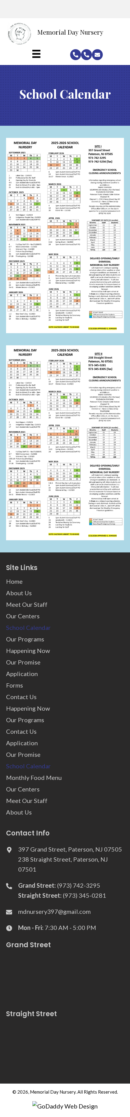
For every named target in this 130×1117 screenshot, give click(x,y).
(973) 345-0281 (84, 895)
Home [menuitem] (14, 581)
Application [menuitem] (22, 673)
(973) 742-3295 (78, 885)
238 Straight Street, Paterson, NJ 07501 (63, 864)
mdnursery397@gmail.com (54, 911)
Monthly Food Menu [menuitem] (34, 777)
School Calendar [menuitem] (28, 627)
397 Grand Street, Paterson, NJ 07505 (70, 849)
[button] (75, 54)
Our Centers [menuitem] (23, 616)
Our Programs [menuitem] (25, 639)
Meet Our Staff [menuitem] (26, 604)
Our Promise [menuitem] (23, 662)
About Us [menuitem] (19, 592)
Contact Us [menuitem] (21, 696)
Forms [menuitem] (14, 685)
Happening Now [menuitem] (28, 650)
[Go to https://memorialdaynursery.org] (60, 33)
